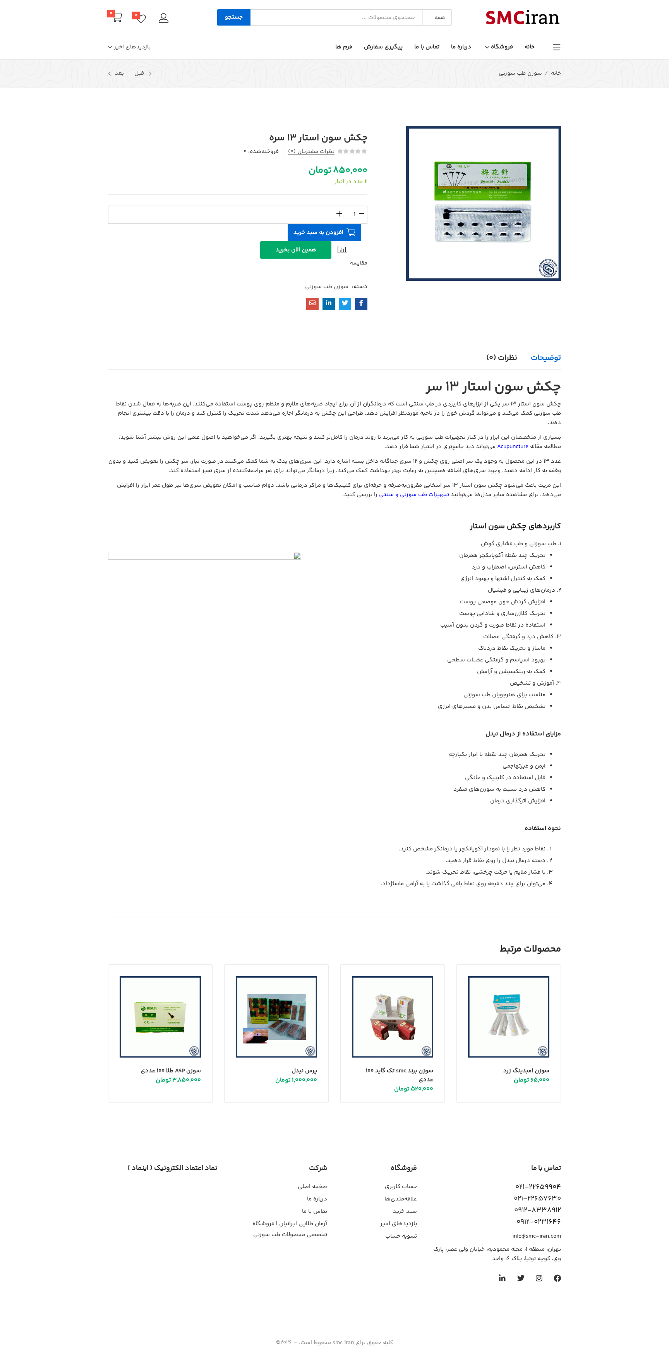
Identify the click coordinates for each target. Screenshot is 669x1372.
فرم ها (343, 47)
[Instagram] (539, 1278)
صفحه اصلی (312, 1186)
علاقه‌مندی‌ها (400, 1199)
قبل (139, 73)
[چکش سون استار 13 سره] (361, 304)
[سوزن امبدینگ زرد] (508, 1017)
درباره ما (461, 47)
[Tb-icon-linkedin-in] (502, 1278)
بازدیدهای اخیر (398, 1223)
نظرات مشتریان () (311, 152)
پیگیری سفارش (383, 47)
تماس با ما (426, 47)
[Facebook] (557, 1278)
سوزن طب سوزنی (520, 73)
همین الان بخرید (296, 250)
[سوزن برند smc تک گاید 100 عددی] (392, 1017)
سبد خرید (405, 1211)
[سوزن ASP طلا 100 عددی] (160, 1017)
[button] (436, 18)
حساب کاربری (401, 1186)
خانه (530, 47)
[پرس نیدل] (276, 1017)
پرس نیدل (304, 1070)
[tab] (539, 358)
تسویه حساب (401, 1236)
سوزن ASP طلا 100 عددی (171, 1070)
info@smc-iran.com (536, 1236)
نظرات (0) (501, 358)
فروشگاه (501, 47)
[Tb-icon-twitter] (521, 1278)
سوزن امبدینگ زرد (526, 1070)
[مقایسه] (343, 250)
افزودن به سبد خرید (318, 232)
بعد (119, 73)
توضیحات (546, 358)
